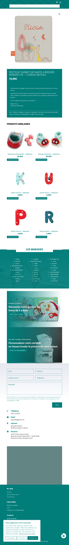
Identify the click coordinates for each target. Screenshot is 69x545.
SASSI (54, 270)
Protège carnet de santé (37, 114)
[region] (21, 531)
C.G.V (8, 508)
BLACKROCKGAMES (17, 270)
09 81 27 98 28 (15, 414)
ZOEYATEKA (54, 281)
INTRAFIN (36, 270)
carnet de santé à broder (51, 112)
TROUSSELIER (54, 276)
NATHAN (54, 263)
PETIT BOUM (54, 268)
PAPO (54, 265)
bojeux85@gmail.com (17, 420)
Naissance (27, 112)
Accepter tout (33, 538)
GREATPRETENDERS (35, 261)
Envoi (57, 405)
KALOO (36, 276)
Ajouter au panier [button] (13, 159)
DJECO (17, 281)
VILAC (54, 279)
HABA (36, 263)
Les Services (11, 497)
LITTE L (36, 281)
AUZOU (17, 263)
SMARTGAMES (54, 274)
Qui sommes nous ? (13, 494)
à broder (40, 112)
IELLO (36, 268)
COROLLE (17, 279)
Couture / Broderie (14, 114)
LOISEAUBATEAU (24, 114)
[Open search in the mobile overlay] (34, 6)
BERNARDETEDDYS (17, 265)
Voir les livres (16, 314)
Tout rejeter (22, 538)
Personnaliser (11, 538)
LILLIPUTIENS (36, 279)
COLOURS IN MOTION (17, 276)
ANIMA (17, 259)
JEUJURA (36, 274)
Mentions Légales (12, 505)
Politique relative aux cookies (27, 534)
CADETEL (17, 274)
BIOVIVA (17, 268)
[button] (59, 14)
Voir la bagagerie (18, 350)
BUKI (17, 272)
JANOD (36, 272)
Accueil (9, 492)
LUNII (54, 261)
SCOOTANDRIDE (54, 272)
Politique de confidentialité (15, 510)
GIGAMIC (35, 259)
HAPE (35, 265)
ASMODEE (17, 261)
